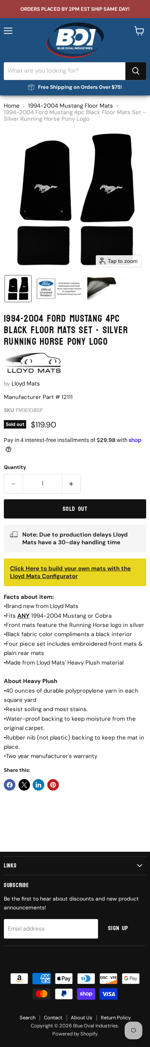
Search (27, 1017)
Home (12, 106)
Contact (53, 1017)
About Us (81, 1017)
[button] (18, 289)
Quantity (15, 467)
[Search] (135, 71)
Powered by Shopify (75, 1033)
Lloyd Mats (26, 383)
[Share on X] (24, 785)
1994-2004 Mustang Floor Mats (70, 106)
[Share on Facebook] (9, 785)
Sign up (118, 928)
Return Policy (116, 1017)
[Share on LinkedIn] (38, 785)
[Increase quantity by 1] (71, 483)
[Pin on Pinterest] (53, 785)
